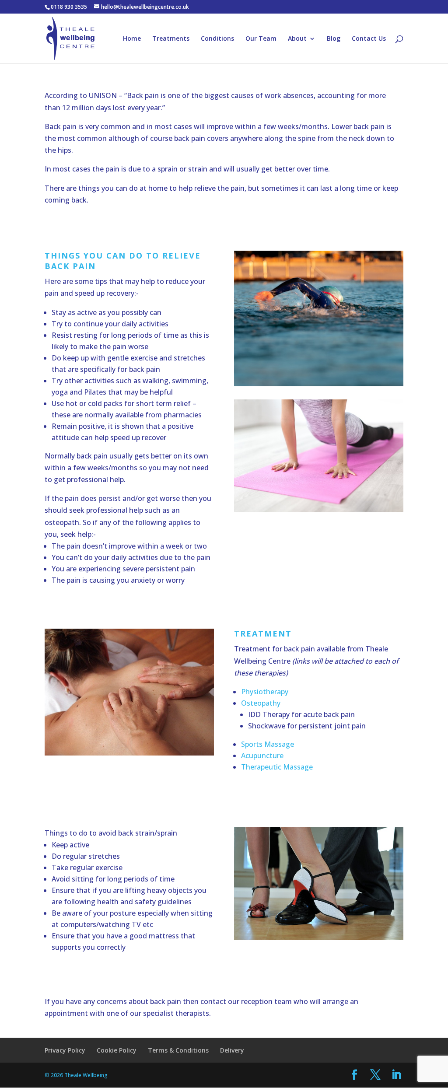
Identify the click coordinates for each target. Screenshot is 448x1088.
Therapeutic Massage (277, 767)
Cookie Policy (116, 1050)
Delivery (232, 1050)
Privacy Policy (65, 1050)
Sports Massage (267, 744)
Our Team (260, 38)
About (297, 38)
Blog (333, 38)
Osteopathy (260, 703)
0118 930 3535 (69, 6)
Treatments (170, 38)
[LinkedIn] (396, 1075)
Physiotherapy (264, 691)
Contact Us (369, 38)
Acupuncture (262, 755)
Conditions (217, 38)
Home (132, 38)
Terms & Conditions (178, 1050)
